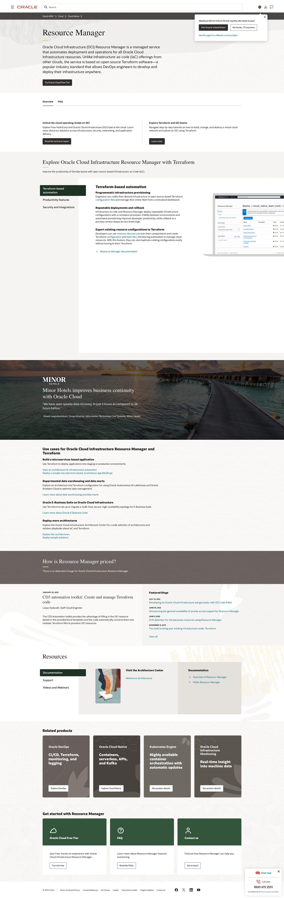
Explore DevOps (58, 788)
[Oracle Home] (27, 7)
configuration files (105, 199)
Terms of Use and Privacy (70, 890)
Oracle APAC (48, 16)
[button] (12, 7)
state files (132, 236)
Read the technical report (57, 141)
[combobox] (142, 7)
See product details (161, 788)
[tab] (63, 190)
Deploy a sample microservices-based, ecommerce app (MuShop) (77, 472)
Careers (116, 890)
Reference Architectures (139, 678)
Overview (48, 101)
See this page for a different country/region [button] (218, 35)
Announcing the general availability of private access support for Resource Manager (194, 611)
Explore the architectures (56, 534)
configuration (114, 236)
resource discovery (127, 233)
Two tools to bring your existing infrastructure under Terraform (182, 628)
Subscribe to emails (129, 890)
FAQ (60, 101)
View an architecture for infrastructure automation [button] (70, 469)
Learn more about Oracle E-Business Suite (65, 512)
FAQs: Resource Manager (206, 682)
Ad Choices (105, 890)
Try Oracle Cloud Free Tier (57, 82)
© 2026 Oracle (48, 890)
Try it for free (58, 865)
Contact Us (161, 890)
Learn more (156, 141)
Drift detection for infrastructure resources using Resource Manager (185, 619)
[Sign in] (265, 7)
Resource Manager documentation (118, 251)
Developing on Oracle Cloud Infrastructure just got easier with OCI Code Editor (190, 602)
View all (153, 636)
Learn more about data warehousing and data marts (70, 494)
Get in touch (192, 865)
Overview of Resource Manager (210, 676)
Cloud (60, 16)
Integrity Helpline (147, 890)
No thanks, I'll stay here (244, 27)
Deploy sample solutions (55, 537)
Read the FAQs (127, 865)
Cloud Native (73, 16)
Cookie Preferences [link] (90, 890)
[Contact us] (271, 7)
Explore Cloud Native (111, 788)
